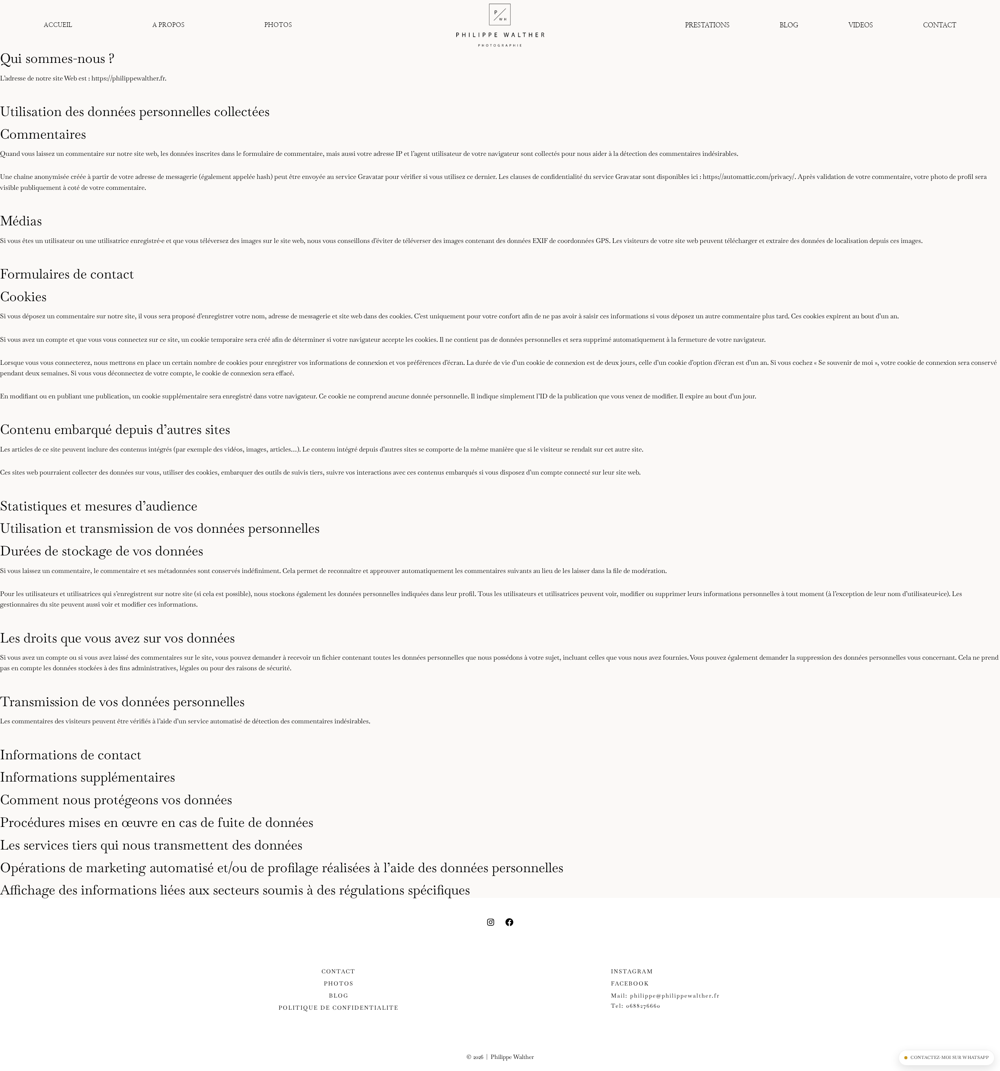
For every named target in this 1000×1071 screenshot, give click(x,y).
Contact (939, 25)
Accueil (58, 25)
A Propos (168, 25)
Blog (789, 25)
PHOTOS (278, 25)
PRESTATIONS (707, 25)
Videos (860, 25)
